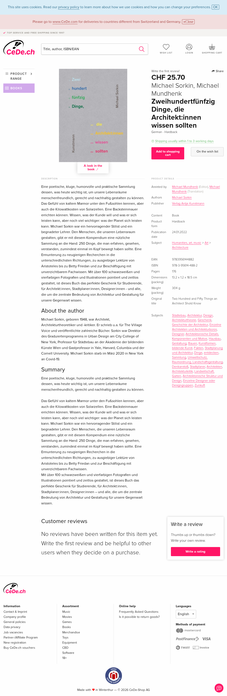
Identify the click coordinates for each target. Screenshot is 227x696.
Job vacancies (13, 632)
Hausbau (215, 338)
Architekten (214, 366)
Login (189, 53)
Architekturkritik (182, 371)
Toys (65, 637)
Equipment (69, 642)
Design (208, 315)
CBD (65, 648)
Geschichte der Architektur (190, 324)
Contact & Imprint (15, 612)
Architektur (194, 315)
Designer (178, 334)
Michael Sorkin (182, 197)
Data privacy (12, 627)
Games (67, 622)
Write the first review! (165, 71)
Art (206, 242)
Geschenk (204, 320)
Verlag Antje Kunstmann (188, 203)
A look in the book (93, 167)
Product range (18, 76)
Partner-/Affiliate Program (21, 637)
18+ (64, 658)
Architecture (180, 247)
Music (66, 612)
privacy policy (68, 7)
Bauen (192, 343)
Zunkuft (200, 385)
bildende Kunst (182, 348)
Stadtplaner (197, 366)
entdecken (211, 352)
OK (215, 7)
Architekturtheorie (184, 320)
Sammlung (179, 357)
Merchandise (71, 632)
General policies (15, 622)
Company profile (15, 617)
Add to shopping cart (168, 153)
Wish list (166, 53)
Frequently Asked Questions (139, 612)
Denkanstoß (180, 366)
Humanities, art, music (186, 242)
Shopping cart (212, 53)
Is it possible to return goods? (139, 617)
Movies (67, 617)
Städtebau (179, 315)
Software (68, 653)
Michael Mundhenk (185, 186)
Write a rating (195, 551)
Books (16, 88)
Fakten (198, 348)
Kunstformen (207, 343)
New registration (15, 642)
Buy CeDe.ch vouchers (19, 648)
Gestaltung (179, 343)
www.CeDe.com (65, 22)
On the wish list (207, 151)
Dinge (198, 352)
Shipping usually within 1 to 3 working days (184, 141)
